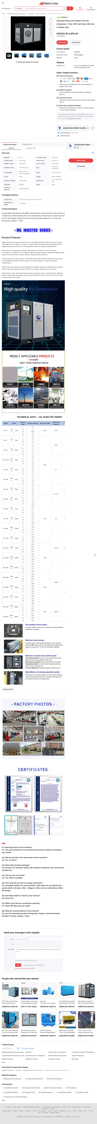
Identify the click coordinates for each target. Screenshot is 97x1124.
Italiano (50, 1111)
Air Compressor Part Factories (31, 1088)
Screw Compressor (41, 13)
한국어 (74, 1111)
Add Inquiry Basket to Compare (28, 62)
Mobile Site (45, 1108)
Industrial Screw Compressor (55, 13)
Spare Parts (75, 1059)
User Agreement (59, 1116)
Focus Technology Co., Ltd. (36, 1116)
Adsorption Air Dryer (54, 1059)
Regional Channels (76, 1107)
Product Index (87, 1107)
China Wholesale (46, 1107)
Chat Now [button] (77, 42)
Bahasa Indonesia (54, 1112)
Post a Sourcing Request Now (25, 968)
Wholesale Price (57, 1107)
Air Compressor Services (46, 1092)
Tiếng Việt (45, 1112)
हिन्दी (85, 1111)
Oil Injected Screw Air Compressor (35, 1055)
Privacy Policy (76, 1116)
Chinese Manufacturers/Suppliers (31, 1107)
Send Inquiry (62, 42)
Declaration (68, 1116)
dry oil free (28, 1052)
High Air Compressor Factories (53, 1088)
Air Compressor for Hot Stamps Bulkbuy (15, 1097)
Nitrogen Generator (7, 1059)
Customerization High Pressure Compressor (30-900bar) (13, 1055)
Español (21, 1111)
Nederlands (63, 1111)
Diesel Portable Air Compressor (57, 1055)
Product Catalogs (28, 1048)
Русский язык (42, 1111)
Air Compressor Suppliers (64, 1092)
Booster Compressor (78, 1055)
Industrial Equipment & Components (16, 13)
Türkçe (39, 1112)
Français (34, 1111)
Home (3, 13)
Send (18, 965)
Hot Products (7, 1107)
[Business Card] (93, 152)
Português (28, 1111)
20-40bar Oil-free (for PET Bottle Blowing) (83, 1052)
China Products (17, 1107)
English (15, 1111)
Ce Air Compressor (71, 1088)
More (3, 1100)
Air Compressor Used (82, 1092)
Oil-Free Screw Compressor (55, 1079)
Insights (52, 1108)
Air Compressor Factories (10, 1088)
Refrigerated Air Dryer (31, 1059)
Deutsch (56, 1111)
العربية (69, 1111)
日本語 (80, 1111)
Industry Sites (66, 1107)
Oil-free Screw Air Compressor (57, 1052)
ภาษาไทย (90, 1111)
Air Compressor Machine (10, 1092)
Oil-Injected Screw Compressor (12, 1079)
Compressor (31, 13)
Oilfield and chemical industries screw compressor (13, 1052)
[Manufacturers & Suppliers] (48, 3)
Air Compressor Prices (28, 1092)
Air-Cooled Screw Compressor (34, 1079)
